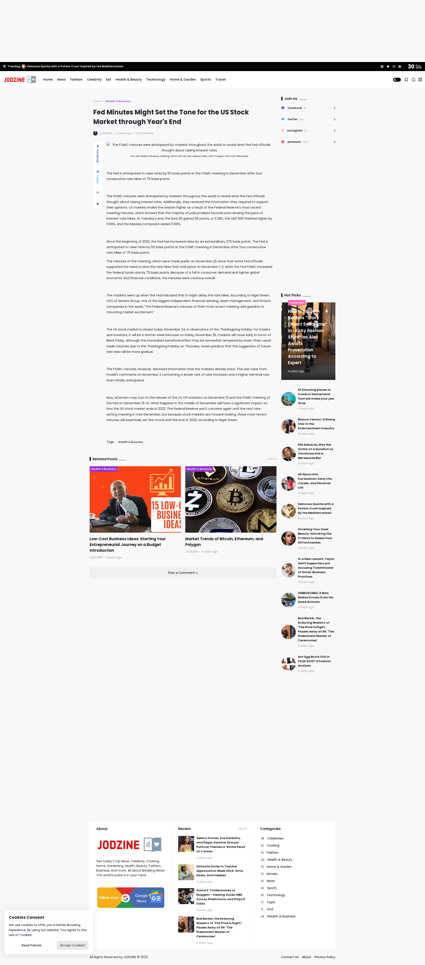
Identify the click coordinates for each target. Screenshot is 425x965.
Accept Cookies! (72, 945)
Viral (267, 909)
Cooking (270, 845)
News (61, 79)
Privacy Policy (325, 957)
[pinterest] (399, 66)
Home (48, 79)
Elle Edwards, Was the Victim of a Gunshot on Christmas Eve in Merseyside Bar (82, 66)
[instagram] (394, 66)
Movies (269, 874)
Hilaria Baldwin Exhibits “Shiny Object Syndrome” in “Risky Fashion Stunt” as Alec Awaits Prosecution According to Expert (307, 337)
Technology (155, 79)
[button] (397, 80)
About (306, 957)
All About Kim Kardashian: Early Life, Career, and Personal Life (315, 481)
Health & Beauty (129, 79)
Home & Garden (183, 79)
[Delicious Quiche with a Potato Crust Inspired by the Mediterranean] (288, 511)
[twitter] (388, 66)
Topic (268, 902)
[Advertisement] (212, 31)
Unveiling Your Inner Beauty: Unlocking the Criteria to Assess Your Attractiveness (315, 536)
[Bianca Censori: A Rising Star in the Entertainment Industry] (288, 426)
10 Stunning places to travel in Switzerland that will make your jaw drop (316, 396)
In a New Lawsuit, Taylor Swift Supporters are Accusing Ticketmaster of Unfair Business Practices (316, 568)
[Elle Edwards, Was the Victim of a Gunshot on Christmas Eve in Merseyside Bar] (23, 66)
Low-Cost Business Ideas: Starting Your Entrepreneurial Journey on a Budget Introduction (128, 544)
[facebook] (382, 66)
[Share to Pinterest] (97, 192)
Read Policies (32, 945)
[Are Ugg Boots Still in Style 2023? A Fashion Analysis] (288, 664)
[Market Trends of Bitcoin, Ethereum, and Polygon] (230, 499)
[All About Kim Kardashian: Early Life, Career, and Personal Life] (288, 483)
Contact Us (290, 957)
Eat (108, 79)
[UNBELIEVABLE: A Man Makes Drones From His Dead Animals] (288, 600)
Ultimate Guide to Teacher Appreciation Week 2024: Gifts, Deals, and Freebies (219, 870)
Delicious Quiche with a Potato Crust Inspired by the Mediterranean (316, 508)
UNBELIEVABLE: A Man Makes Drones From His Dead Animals (315, 597)
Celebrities (296, 302)
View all (272, 458)
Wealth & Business (118, 101)
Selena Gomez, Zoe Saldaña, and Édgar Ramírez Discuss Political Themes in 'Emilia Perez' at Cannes (221, 844)
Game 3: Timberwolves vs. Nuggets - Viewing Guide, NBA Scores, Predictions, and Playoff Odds (220, 897)
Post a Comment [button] (182, 572)
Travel (220, 79)
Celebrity (94, 79)
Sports (205, 79)
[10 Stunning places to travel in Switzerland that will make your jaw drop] (288, 399)
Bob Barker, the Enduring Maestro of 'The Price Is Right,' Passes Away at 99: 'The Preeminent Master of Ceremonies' (316, 629)
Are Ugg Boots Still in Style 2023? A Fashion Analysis (314, 661)
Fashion (76, 79)
